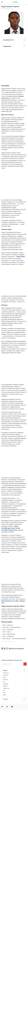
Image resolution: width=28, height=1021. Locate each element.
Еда (4, 690)
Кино (4, 692)
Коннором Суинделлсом (9, 530)
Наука (4, 677)
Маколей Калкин (6, 601)
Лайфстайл (5, 684)
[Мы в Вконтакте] (2, 706)
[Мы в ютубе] (12, 706)
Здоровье (5, 686)
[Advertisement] (14, 69)
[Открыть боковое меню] (2, 2)
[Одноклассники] (4, 648)
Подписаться (25, 664)
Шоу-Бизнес (6, 673)
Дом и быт (5, 679)
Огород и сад (6, 688)
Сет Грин (16, 601)
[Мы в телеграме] (7, 706)
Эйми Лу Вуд (21, 256)
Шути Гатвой (16, 528)
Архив (4, 694)
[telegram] (7, 648)
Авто (4, 681)
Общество (5, 675)
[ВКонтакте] (2, 648)
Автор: (8, 641)
